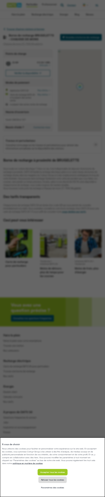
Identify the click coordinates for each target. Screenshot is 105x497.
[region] (52, 467)
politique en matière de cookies (28, 463)
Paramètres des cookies (52, 487)
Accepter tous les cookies (52, 472)
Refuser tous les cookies (52, 479)
